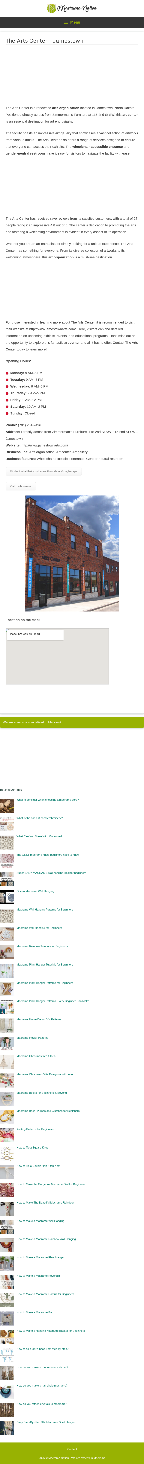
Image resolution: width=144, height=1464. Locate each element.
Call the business (20, 486)
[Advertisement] (72, 77)
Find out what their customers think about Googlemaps (43, 471)
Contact (72, 1449)
